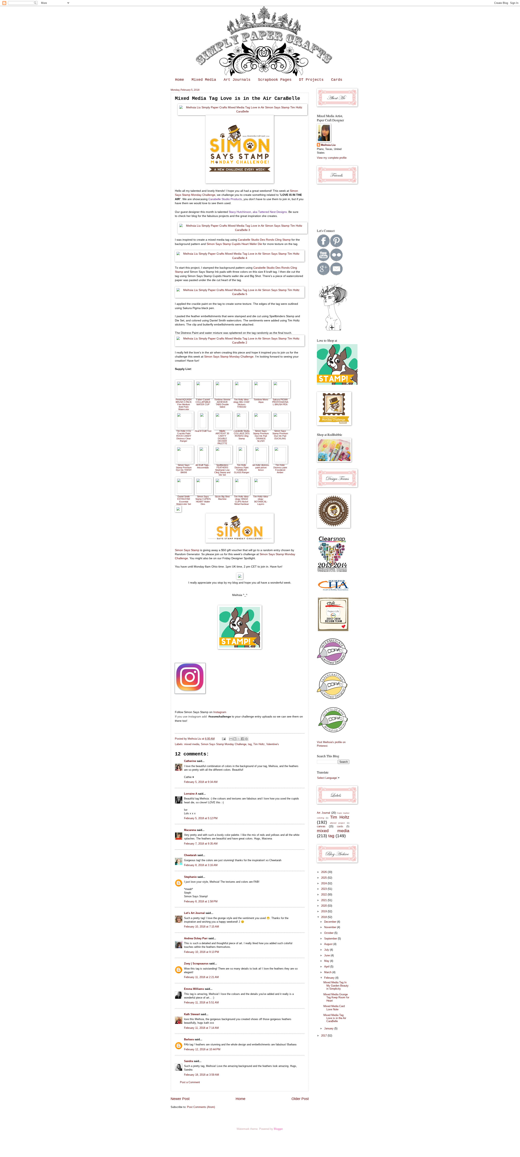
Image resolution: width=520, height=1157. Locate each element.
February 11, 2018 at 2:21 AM (201, 977)
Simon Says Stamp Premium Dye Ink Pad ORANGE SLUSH (261, 436)
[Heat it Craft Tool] (203, 427)
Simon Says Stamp (187, 550)
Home (179, 80)
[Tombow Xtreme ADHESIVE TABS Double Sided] (223, 395)
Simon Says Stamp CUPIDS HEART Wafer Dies (203, 500)
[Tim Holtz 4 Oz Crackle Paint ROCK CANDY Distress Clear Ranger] (184, 427)
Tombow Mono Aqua (261, 400)
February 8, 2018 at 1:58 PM (201, 901)
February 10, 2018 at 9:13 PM (201, 951)
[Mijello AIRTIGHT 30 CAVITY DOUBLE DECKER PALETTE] (223, 427)
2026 (324, 872)
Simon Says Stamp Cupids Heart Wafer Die (234, 244)
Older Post (300, 1099)
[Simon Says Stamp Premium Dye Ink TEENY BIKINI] (184, 461)
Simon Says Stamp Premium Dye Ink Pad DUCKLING (280, 435)
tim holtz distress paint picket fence (260, 467)
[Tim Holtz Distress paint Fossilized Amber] (280, 461)
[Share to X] (239, 739)
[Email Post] (223, 738)
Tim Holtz (259, 744)
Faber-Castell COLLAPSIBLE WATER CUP (203, 402)
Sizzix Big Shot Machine (222, 497)
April (327, 966)
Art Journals (237, 80)
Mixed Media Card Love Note (334, 1008)
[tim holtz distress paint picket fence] (261, 461)
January (329, 1028)
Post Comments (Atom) (201, 1107)
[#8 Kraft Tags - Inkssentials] (203, 461)
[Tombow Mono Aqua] (261, 395)
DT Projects (311, 80)
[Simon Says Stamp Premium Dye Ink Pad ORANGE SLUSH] (261, 427)
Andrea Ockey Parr (196, 938)
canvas (321, 826)
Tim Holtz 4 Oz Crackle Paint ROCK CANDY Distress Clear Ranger (183, 436)
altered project (337, 823)
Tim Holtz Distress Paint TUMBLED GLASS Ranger (241, 469)
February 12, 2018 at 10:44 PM (202, 1049)
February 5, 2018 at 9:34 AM (201, 781)
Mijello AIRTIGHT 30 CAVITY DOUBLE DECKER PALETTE (222, 437)
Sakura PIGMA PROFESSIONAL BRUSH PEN (280, 402)
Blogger (278, 1128)
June (327, 955)
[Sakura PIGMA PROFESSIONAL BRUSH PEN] (281, 395)
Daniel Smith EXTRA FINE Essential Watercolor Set (183, 500)
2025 (324, 877)
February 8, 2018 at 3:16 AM (201, 865)
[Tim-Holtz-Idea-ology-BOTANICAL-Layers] (261, 492)
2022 (324, 894)
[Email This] (231, 739)
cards (340, 826)
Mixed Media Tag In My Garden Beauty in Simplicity (336, 985)
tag (250, 744)
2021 (324, 900)
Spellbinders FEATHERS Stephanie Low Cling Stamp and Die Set (222, 470)
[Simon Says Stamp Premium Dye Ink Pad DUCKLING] (281, 427)
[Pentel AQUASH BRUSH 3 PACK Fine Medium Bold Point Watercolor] (184, 395)
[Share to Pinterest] (246, 739)
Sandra (188, 1061)
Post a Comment (190, 1082)
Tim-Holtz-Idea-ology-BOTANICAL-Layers (261, 500)
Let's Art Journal (194, 913)
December (330, 921)
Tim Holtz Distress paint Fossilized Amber (280, 469)
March (328, 972)
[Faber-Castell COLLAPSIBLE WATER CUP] (204, 395)
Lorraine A (190, 793)
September (331, 938)
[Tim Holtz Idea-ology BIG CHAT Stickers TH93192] (242, 395)
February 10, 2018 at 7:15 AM (201, 926)
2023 (324, 888)
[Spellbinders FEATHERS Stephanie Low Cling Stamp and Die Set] (223, 461)
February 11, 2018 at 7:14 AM (201, 1027)
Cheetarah (190, 855)
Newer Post (180, 1099)
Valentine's (272, 744)
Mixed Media (204, 80)
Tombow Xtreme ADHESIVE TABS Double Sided (222, 403)
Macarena (190, 830)
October (329, 932)
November (330, 927)
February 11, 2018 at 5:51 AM (201, 1002)
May (327, 960)
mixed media (191, 744)
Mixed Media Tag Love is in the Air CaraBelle (334, 1018)
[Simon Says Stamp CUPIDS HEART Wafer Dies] (204, 492)
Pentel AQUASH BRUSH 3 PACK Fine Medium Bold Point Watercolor (184, 404)
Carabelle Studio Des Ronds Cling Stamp (264, 239)
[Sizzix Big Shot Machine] (223, 492)
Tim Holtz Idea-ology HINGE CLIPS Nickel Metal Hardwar (241, 500)
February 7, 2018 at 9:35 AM (201, 843)
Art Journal (323, 812)
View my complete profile (332, 157)
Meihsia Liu (195, 738)
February (329, 977)
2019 (324, 911)
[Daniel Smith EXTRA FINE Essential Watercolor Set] (184, 492)
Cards (336, 80)
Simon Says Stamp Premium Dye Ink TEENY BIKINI (184, 469)
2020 (324, 905)
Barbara (189, 1039)
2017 (324, 1035)
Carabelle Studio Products (225, 199)
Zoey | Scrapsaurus (196, 963)
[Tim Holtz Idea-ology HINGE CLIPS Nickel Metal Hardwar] (241, 492)
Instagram (219, 712)
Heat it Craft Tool (203, 431)
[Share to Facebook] (242, 739)
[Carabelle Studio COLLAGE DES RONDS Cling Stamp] (241, 427)
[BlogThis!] (235, 739)
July (327, 949)
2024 (324, 883)
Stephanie (190, 876)
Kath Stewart (192, 1014)
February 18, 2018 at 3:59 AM (201, 1074)
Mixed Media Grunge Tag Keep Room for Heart (336, 997)
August (328, 944)
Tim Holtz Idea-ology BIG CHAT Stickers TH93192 (241, 403)
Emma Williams (194, 988)
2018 (324, 917)
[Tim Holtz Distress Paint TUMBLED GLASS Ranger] (241, 461)
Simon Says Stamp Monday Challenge (229, 356)
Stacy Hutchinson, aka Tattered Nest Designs (258, 211)
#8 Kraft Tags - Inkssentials (203, 466)
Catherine (190, 761)
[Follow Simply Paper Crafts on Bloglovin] (333, 330)
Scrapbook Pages (274, 80)
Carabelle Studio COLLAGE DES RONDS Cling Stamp (242, 435)
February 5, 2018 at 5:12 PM (201, 818)
